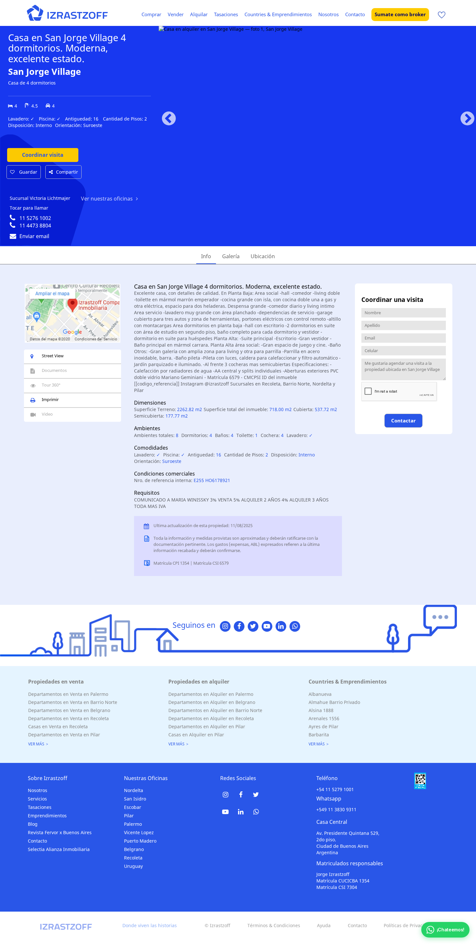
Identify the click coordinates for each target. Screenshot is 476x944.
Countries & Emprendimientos (278, 14)
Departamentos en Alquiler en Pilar (206, 726)
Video (47, 414)
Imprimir (50, 399)
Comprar (151, 14)
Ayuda (324, 925)
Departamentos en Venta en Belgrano (69, 710)
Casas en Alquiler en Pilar (196, 734)
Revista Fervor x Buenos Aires (60, 832)
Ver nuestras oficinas (107, 198)
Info (206, 256)
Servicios (37, 799)
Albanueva (320, 694)
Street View (52, 356)
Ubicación (263, 256)
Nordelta (133, 790)
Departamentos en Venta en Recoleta (68, 718)
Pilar (129, 815)
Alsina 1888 (321, 710)
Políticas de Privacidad (408, 925)
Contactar (403, 420)
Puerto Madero (140, 841)
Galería (231, 256)
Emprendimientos (47, 815)
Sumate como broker (400, 14)
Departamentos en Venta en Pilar (64, 734)
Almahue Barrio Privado (334, 702)
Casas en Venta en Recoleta (58, 726)
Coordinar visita (42, 154)
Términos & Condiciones (273, 925)
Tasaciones (226, 14)
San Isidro (135, 799)
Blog (33, 824)
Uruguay (133, 866)
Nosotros (328, 14)
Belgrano (134, 849)
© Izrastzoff (217, 925)
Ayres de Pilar (323, 726)
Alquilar (199, 14)
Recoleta (133, 858)
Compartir (67, 172)
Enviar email (34, 236)
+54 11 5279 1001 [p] (335, 789)
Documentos (54, 370)
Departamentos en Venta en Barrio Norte (72, 702)
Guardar (27, 172)
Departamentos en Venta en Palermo (68, 694)
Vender (176, 14)
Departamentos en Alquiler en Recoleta (211, 718)
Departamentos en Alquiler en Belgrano (211, 702)
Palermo (133, 824)
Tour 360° (51, 385)
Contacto (355, 14)
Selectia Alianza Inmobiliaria (59, 849)
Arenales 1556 (324, 718)
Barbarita (319, 734)
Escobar (132, 807)
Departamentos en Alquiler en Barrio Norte (215, 710)
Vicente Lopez (139, 832)
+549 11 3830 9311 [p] (336, 809)
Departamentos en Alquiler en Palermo (210, 694)
